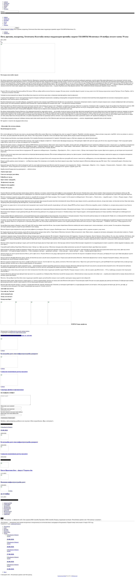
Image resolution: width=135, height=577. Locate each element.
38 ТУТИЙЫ (5, 494)
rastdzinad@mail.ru (16, 524)
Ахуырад (7, 512)
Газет (5, 7)
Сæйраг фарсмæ (5, 29)
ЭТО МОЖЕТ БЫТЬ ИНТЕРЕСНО (11, 335)
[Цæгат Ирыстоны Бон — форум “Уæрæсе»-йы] (4, 467)
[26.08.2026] (13, 557)
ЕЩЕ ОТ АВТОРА (26, 335)
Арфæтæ (7, 514)
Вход (5, 572)
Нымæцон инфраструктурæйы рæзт (13, 482)
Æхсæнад (7, 507)
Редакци (6, 9)
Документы (7, 526)
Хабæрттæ (6, 3)
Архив (5, 6)
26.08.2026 (10, 561)
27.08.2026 (10, 554)
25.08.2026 (10, 569)
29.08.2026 (4, 430)
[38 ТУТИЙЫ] (6, 491)
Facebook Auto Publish (62, 575)
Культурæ (7, 508)
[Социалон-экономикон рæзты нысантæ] (9, 367)
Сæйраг (6, 2)
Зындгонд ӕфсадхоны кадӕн (18, 332)
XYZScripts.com (74, 575)
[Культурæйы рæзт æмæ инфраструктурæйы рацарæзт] (9, 349)
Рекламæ (6, 4)
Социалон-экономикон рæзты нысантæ (14, 371)
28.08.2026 (10, 547)
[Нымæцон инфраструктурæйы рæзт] (4, 479)
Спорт (6, 510)
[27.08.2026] (13, 549)
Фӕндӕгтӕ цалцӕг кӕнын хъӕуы (20, 331)
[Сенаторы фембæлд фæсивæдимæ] (9, 385)
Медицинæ (8, 511)
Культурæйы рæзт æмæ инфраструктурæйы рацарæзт (19, 353)
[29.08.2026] (6, 427)
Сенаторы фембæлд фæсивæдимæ (12, 390)
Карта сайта (7, 532)
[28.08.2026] (13, 542)
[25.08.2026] (13, 564)
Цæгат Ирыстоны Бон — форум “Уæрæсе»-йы (16, 470)
